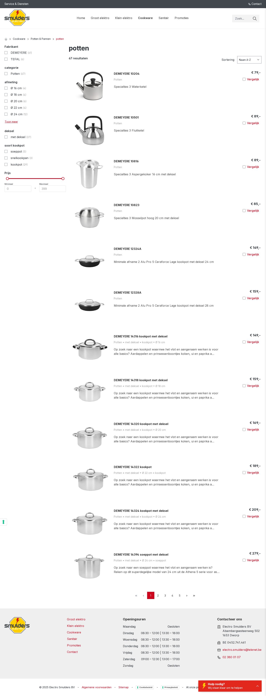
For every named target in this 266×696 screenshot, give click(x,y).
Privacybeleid (171, 687)
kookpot (19, 164)
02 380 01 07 (232, 657)
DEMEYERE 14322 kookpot (133, 467)
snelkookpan (22, 158)
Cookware (74, 632)
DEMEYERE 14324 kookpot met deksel (141, 511)
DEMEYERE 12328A (127, 292)
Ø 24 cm (19, 114)
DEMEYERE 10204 (127, 73)
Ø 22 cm (19, 107)
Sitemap (124, 687)
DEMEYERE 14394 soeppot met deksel (141, 554)
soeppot (18, 151)
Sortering (227, 60)
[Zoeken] (254, 18)
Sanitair (72, 639)
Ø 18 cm (18, 94)
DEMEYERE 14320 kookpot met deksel (141, 424)
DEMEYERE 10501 (126, 117)
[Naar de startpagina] (17, 18)
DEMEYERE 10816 (126, 161)
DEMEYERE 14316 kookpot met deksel (140, 336)
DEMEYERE (21, 52)
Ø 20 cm (19, 101)
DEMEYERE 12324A (127, 249)
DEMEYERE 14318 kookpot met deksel (141, 380)
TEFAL (17, 59)
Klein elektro (75, 626)
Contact (256, 4)
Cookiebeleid (145, 687)
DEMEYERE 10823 (126, 205)
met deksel (21, 137)
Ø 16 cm (18, 88)
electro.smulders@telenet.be (242, 649)
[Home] (6, 38)
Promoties (74, 645)
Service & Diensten (16, 4)
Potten (18, 73)
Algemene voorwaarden (96, 687)
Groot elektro (76, 619)
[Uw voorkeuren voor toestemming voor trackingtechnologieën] (3, 522)
